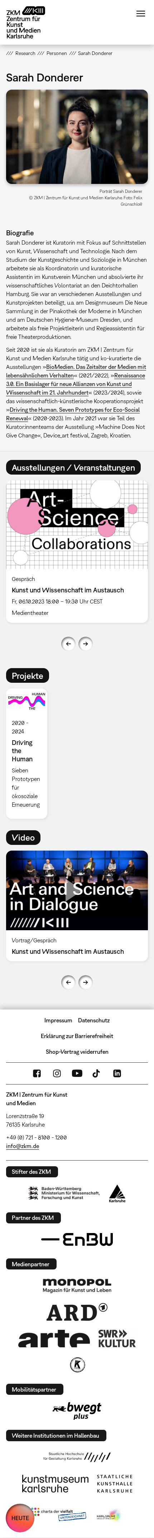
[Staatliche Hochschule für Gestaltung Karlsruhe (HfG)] (77, 1457)
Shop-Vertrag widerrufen (77, 1051)
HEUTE (20, 1518)
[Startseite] (31, 22)
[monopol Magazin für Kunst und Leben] (77, 1285)
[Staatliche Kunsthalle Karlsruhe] (114, 1484)
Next (85, 644)
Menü (141, 13)
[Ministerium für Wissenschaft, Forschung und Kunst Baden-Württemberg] (64, 1193)
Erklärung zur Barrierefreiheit (77, 1036)
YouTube (77, 1073)
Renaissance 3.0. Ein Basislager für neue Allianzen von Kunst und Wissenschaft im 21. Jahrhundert (75, 384)
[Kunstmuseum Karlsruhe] (55, 1484)
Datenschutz (94, 1020)
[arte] (54, 1338)
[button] (77, 137)
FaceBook (37, 1073)
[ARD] (77, 1312)
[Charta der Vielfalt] (58, 1516)
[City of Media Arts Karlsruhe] (109, 1516)
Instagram (57, 1073)
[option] (77, 551)
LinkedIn (117, 1073)
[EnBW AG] (77, 1239)
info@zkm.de (22, 1146)
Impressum (58, 1020)
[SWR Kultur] (117, 1338)
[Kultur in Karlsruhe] (77, 1365)
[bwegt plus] (77, 1411)
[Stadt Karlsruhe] (117, 1193)
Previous (68, 644)
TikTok (97, 1073)
